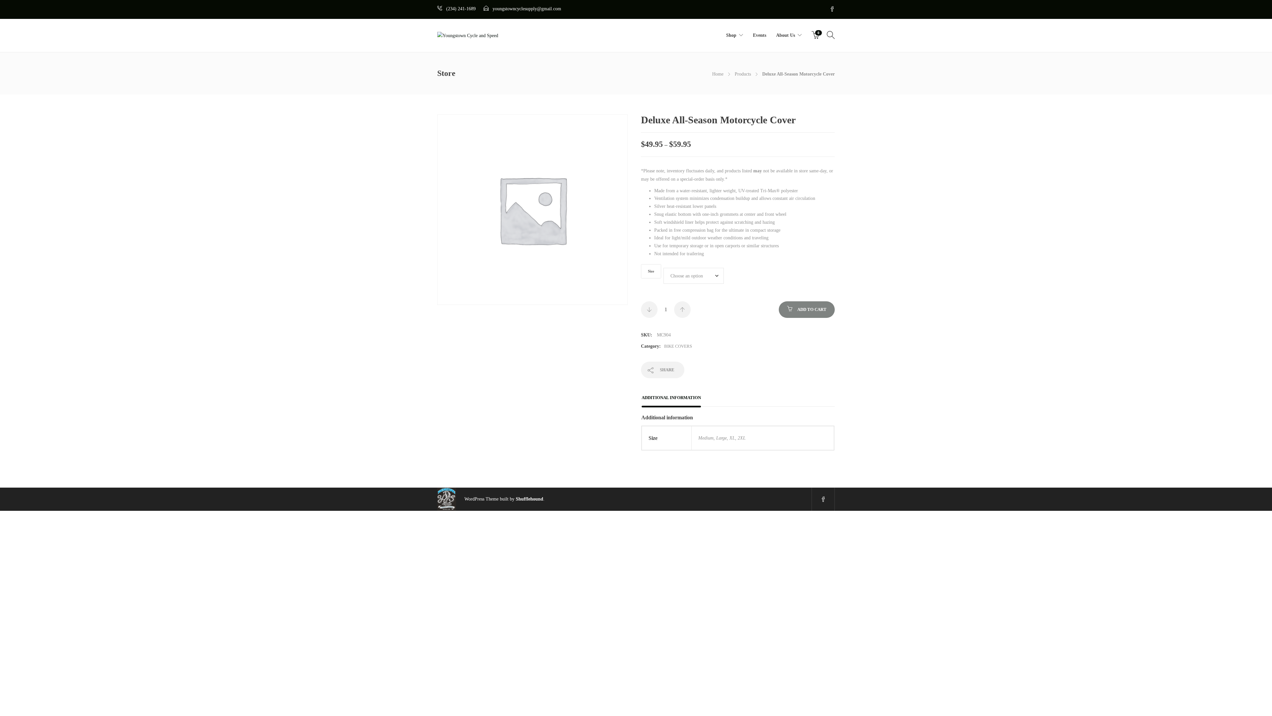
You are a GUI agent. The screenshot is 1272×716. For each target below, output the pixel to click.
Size (651, 271)
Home (717, 74)
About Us (785, 35)
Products (743, 74)
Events (759, 35)
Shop (731, 35)
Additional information (671, 397)
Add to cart (811, 309)
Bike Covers (678, 346)
